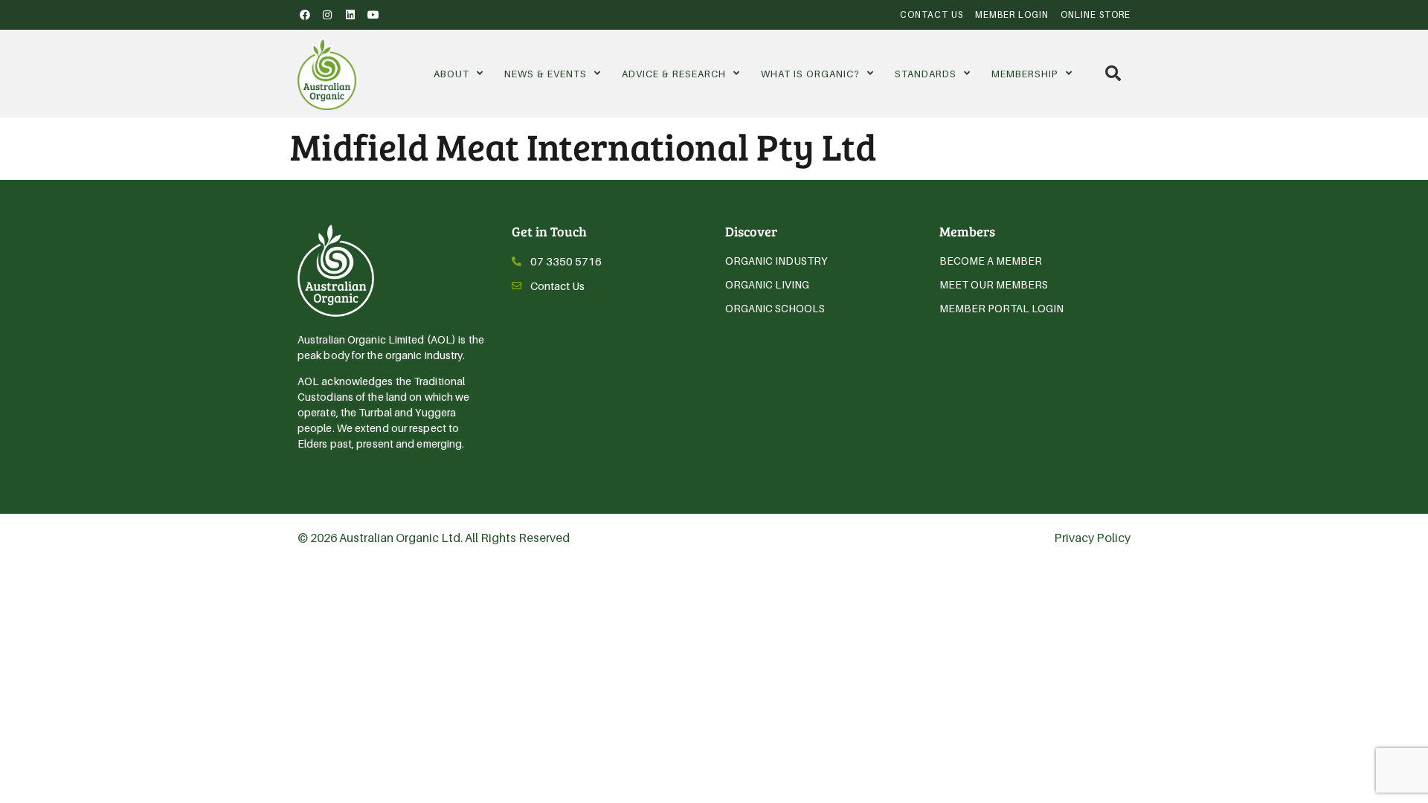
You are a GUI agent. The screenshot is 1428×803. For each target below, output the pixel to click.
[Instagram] (328, 14)
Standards (925, 74)
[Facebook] (305, 14)
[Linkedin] (350, 14)
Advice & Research (674, 74)
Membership (1024, 74)
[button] (1113, 73)
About (451, 74)
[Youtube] (373, 14)
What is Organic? (810, 74)
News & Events (545, 74)
